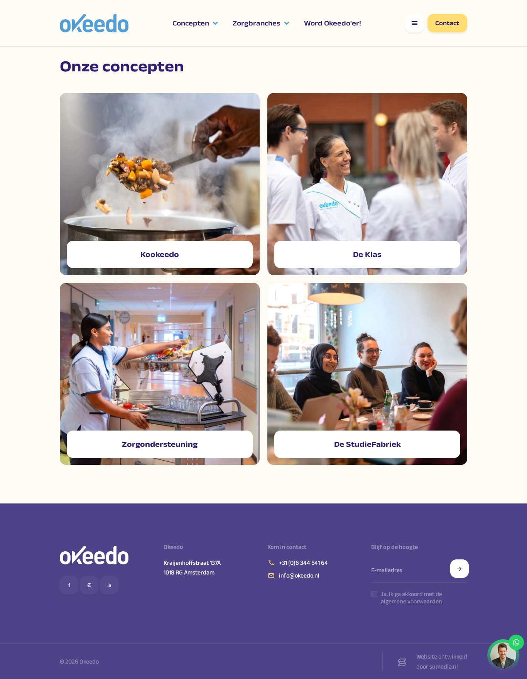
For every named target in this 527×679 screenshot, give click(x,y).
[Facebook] (69, 585)
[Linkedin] (109, 585)
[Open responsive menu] (414, 23)
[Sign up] (459, 568)
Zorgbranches (256, 23)
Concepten (190, 23)
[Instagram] (89, 585)
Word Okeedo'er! (332, 23)
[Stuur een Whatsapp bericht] (503, 655)
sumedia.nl (443, 666)
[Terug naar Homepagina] (94, 555)
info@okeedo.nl (299, 575)
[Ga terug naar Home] (94, 23)
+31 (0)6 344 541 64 (303, 562)
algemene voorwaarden (411, 601)
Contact (447, 23)
